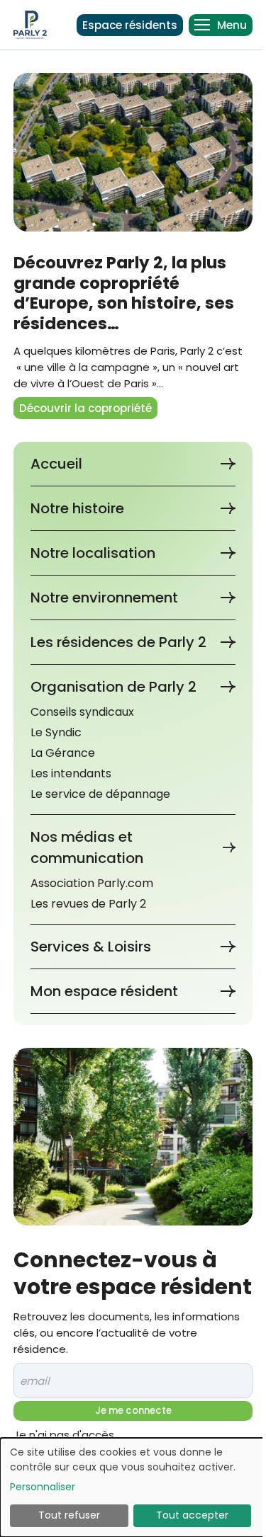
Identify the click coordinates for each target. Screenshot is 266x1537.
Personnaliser (42, 1487)
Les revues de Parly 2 (88, 904)
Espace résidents (129, 25)
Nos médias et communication (87, 847)
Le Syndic (56, 732)
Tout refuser (69, 1515)
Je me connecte (133, 1410)
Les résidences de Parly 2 (118, 642)
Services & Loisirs (91, 946)
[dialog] (133, 1487)
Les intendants (71, 773)
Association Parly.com (92, 883)
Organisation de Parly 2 (113, 687)
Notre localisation (93, 553)
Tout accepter (192, 1515)
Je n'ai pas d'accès (63, 1434)
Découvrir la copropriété (85, 408)
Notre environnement (104, 597)
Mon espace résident (104, 991)
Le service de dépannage (100, 794)
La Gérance (63, 753)
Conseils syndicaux (82, 712)
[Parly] (30, 25)
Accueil (56, 464)
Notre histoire (77, 508)
